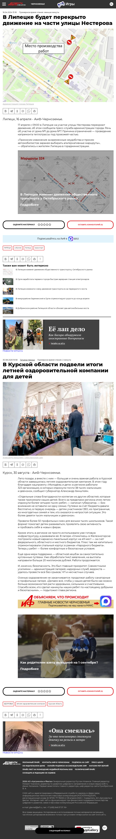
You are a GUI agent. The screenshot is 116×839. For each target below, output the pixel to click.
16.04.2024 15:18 (10, 12)
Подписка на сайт (80, 762)
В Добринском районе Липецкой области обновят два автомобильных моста (52, 308)
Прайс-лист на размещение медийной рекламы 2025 (47, 769)
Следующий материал (59, 831)
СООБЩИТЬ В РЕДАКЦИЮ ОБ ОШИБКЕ (39, 773)
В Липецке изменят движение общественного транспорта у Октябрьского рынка (58, 196)
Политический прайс (85, 769)
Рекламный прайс (31, 762)
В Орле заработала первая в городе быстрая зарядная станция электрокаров (52, 279)
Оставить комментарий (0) (90, 225)
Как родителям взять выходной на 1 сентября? (59, 662)
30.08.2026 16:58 (10, 360)
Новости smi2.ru (13, 350)
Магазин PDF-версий (98, 766)
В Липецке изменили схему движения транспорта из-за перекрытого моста (51, 289)
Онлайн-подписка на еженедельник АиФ (67, 766)
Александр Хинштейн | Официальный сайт (23, 457)
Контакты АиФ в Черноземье (55, 762)
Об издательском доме (34, 766)
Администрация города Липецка (18, 104)
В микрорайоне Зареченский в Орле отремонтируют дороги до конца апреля (52, 298)
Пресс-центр (97, 762)
